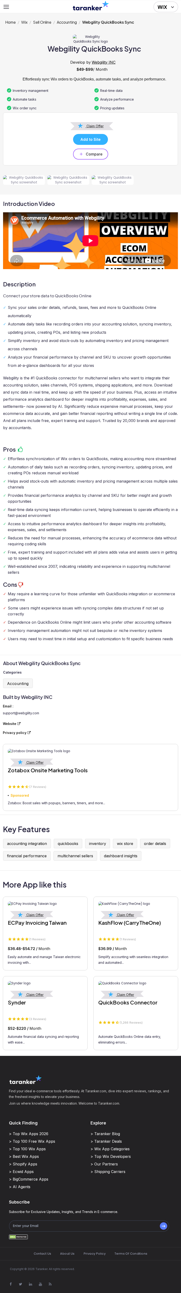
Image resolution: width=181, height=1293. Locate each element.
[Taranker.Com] (91, 5)
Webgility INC (103, 62)
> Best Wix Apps (24, 1156)
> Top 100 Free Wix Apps (32, 1141)
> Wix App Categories (110, 1148)
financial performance (27, 855)
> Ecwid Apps (21, 1171)
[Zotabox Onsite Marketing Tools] (90, 751)
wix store (125, 843)
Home (10, 22)
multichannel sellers (75, 855)
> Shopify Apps (23, 1164)
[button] (165, 6)
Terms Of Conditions (131, 1253)
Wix (24, 22)
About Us (67, 1253)
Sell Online (42, 22)
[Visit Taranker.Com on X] (20, 1284)
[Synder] (45, 983)
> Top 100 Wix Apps (27, 1148)
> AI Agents (19, 1186)
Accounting (67, 22)
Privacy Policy (95, 1253)
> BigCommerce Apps (28, 1179)
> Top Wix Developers (110, 1156)
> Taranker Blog (105, 1133)
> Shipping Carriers (107, 1171)
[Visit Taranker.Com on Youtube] (40, 1284)
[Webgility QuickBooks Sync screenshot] (24, 180)
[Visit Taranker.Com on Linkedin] (30, 1284)
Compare (94, 154)
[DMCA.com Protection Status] (18, 1237)
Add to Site (90, 139)
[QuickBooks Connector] (135, 983)
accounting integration (27, 843)
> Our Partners (104, 1164)
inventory (97, 843)
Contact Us (42, 1253)
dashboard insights (120, 855)
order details (155, 843)
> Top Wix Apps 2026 (28, 1133)
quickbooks (68, 843)
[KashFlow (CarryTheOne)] (135, 904)
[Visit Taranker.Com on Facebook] (10, 1284)
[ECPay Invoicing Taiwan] (45, 904)
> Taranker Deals (106, 1141)
